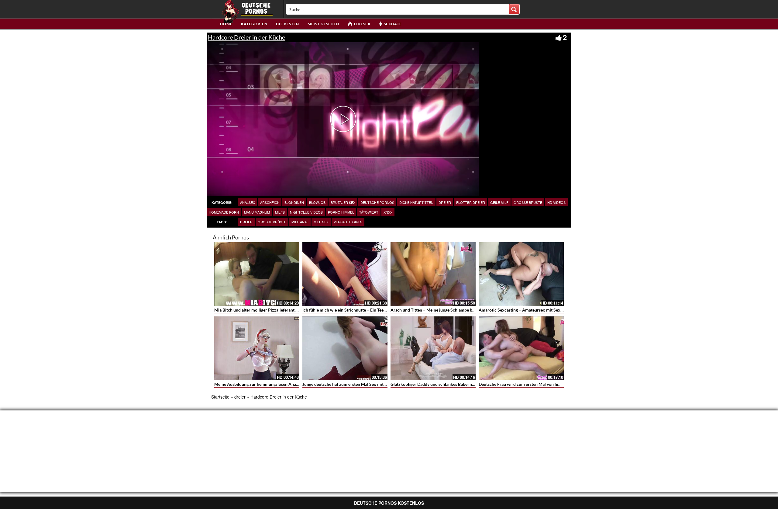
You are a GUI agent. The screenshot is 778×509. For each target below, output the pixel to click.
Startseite (220, 397)
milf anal (299, 221)
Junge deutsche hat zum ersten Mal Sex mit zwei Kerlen (354, 384)
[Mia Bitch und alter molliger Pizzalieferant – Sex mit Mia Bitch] (256, 274)
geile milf (499, 202)
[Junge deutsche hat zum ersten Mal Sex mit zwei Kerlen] (344, 348)
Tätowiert (368, 212)
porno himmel (341, 212)
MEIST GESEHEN (323, 24)
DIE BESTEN (287, 24)
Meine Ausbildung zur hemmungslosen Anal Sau (259, 384)
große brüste (528, 202)
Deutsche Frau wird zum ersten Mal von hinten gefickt (529, 384)
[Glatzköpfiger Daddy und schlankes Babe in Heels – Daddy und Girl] (433, 348)
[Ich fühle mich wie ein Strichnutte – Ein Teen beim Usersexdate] (344, 274)
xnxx (388, 212)
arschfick (269, 202)
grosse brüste (272, 221)
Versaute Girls (348, 221)
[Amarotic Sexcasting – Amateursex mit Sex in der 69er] (521, 274)
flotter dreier (470, 202)
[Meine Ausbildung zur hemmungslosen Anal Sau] (256, 348)
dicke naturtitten (416, 202)
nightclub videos (306, 212)
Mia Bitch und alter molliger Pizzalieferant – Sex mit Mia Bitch (273, 309)
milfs (280, 212)
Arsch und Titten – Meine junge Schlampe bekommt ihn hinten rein (454, 309)
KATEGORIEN (254, 24)
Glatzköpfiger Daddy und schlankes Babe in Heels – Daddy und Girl (453, 384)
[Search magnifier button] (514, 9)
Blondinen (294, 202)
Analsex (247, 202)
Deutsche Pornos (377, 202)
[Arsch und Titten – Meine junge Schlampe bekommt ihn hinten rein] (433, 274)
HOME (226, 24)
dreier (445, 202)
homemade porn (224, 212)
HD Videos (556, 202)
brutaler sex (343, 202)
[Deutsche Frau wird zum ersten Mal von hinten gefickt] (521, 348)
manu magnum (257, 212)
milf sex (321, 221)
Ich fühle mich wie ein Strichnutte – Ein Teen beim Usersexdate (361, 309)
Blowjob (317, 202)
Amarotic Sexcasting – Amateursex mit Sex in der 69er (530, 309)
